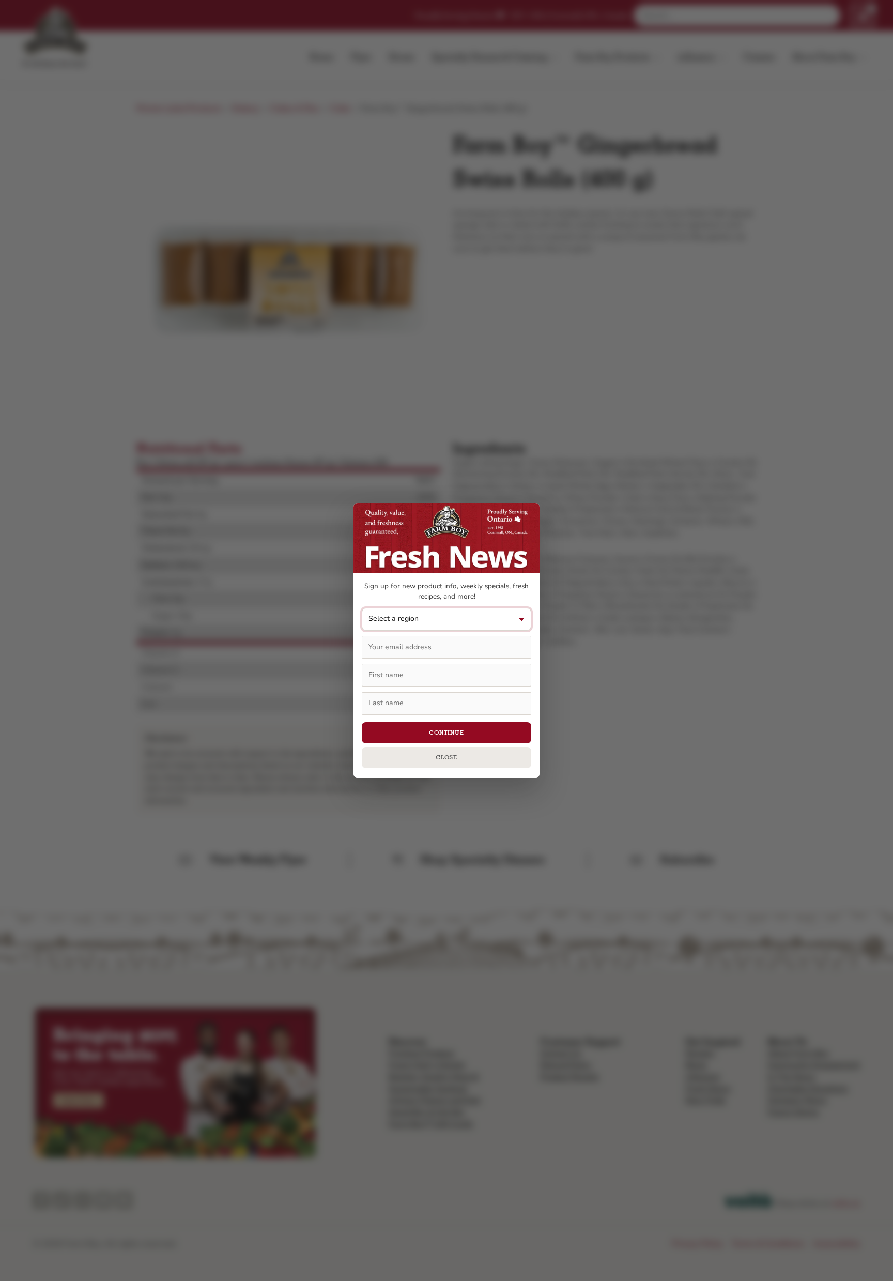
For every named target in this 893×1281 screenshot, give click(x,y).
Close (447, 757)
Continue (446, 732)
